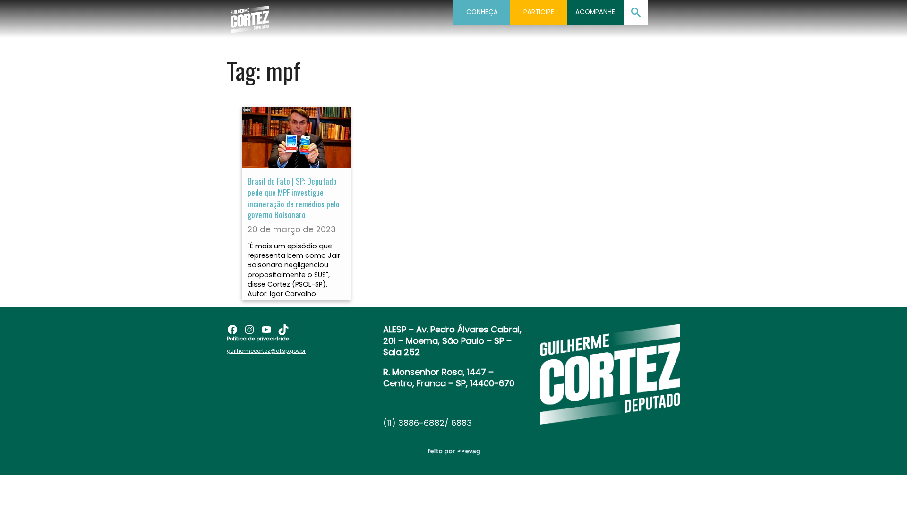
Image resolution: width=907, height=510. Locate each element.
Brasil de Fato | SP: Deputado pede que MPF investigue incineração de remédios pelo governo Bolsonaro (294, 198)
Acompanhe (595, 12)
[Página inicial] (250, 16)
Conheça (482, 12)
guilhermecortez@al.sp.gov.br (266, 351)
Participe (538, 12)
